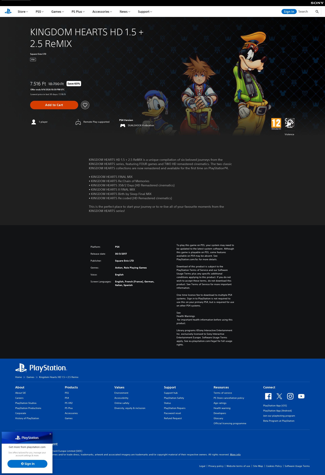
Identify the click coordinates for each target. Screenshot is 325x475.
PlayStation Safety (174, 397)
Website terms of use (238, 466)
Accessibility (121, 397)
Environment (121, 392)
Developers (220, 413)
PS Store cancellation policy (229, 397)
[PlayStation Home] (8, 11)
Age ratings (220, 403)
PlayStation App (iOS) (275, 405)
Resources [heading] (221, 387)
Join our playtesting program (279, 415)
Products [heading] (71, 387)
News (124, 11)
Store (21, 11)
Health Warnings (186, 316)
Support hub (171, 392)
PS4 (67, 397)
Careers (19, 397)
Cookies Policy (274, 466)
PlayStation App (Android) (277, 410)
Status (167, 403)
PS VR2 (68, 403)
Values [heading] (119, 387)
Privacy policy (215, 466)
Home (18, 377)
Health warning (222, 408)
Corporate (20, 413)
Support (143, 11)
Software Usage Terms (297, 466)
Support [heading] (170, 387)
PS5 (38, 11)
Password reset (172, 413)
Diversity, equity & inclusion (129, 408)
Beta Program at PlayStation (278, 420)
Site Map (258, 466)
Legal (202, 466)
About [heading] (19, 387)
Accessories (100, 11)
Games (56, 11)
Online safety (121, 403)
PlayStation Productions (28, 408)
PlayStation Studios (26, 403)
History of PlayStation (27, 418)
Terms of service (223, 392)
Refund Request (173, 418)
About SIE (20, 392)
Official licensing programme (230, 423)
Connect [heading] (269, 387)
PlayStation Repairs (175, 408)
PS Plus (77, 11)
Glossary (218, 418)
